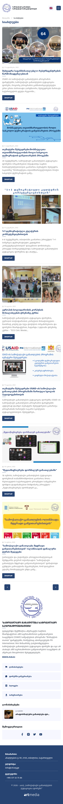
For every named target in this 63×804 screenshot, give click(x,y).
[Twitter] (34, 735)
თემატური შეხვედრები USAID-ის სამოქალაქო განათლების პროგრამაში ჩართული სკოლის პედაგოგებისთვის (29, 391)
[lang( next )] (56, 587)
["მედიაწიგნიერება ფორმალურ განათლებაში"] (31, 444)
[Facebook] (22, 735)
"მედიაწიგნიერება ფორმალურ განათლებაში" (29, 470)
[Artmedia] (31, 794)
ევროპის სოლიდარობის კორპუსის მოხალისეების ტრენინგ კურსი (22, 311)
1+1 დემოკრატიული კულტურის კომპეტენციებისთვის (20, 233)
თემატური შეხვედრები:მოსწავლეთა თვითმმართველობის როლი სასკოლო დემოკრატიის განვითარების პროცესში (25, 152)
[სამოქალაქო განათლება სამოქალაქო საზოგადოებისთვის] (6, 8)
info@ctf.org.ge (12, 768)
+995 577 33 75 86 (14, 778)
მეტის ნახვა (8, 657)
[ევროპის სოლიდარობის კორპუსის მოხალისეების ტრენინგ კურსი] (31, 284)
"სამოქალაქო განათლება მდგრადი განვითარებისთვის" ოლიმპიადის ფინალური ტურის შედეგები (29, 548)
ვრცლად (8, 98)
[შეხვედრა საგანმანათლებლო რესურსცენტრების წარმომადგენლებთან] (31, 45)
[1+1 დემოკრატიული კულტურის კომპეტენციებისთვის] (31, 205)
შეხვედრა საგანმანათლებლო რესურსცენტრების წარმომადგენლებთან (31, 72)
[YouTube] (40, 735)
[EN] (51, 8)
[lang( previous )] (7, 587)
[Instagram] (28, 735)
